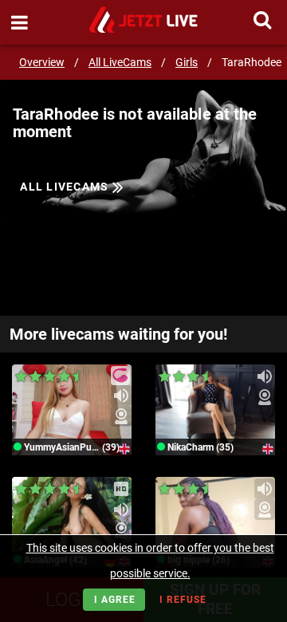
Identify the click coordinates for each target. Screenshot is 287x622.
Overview (42, 62)
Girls (186, 62)
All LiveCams (119, 62)
